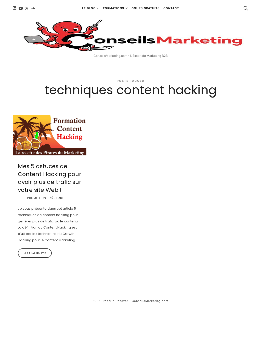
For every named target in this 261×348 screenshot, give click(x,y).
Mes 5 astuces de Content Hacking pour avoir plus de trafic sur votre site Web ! (49, 178)
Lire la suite (34, 253)
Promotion (36, 198)
